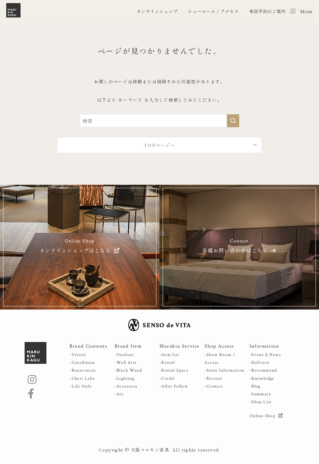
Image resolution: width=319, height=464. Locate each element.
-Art (119, 394)
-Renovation (82, 370)
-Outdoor (124, 355)
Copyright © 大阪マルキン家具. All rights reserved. (159, 450)
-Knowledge (262, 378)
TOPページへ (159, 145)
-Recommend (263, 370)
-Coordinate (82, 362)
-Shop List (261, 402)
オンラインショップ (157, 11)
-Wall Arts (126, 362)
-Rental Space (174, 370)
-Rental (167, 362)
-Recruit (213, 378)
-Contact (213, 386)
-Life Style (80, 386)
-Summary (260, 394)
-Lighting (125, 378)
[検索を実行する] (233, 120)
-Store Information (224, 370)
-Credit (167, 378)
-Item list (169, 355)
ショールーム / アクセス (213, 11)
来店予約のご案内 (267, 11)
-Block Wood (128, 370)
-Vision (77, 355)
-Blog (255, 386)
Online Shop (263, 416)
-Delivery (260, 362)
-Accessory (126, 386)
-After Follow (174, 386)
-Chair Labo (82, 378)
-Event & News (265, 355)
